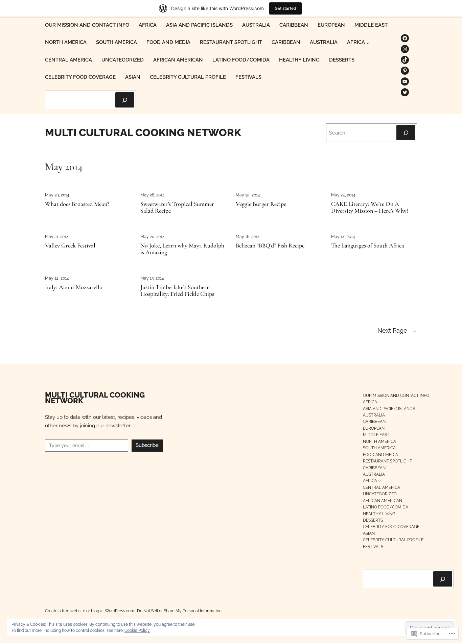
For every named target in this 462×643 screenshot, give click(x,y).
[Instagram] (405, 49)
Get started (285, 8)
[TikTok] (405, 60)
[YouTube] (405, 81)
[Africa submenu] (367, 42)
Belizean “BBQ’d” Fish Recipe (270, 245)
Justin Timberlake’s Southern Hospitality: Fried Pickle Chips (177, 290)
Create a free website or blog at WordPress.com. (90, 610)
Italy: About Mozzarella (73, 287)
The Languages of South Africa (367, 245)
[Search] (124, 100)
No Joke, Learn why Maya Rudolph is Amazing (182, 249)
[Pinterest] (405, 71)
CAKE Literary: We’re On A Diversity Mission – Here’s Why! (369, 207)
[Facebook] (405, 38)
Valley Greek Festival (70, 245)
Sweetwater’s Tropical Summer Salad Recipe (177, 207)
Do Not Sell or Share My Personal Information (179, 610)
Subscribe (147, 445)
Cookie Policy (137, 630)
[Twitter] (405, 92)
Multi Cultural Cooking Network (143, 132)
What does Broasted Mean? (77, 204)
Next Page (397, 330)
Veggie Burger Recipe (261, 204)
